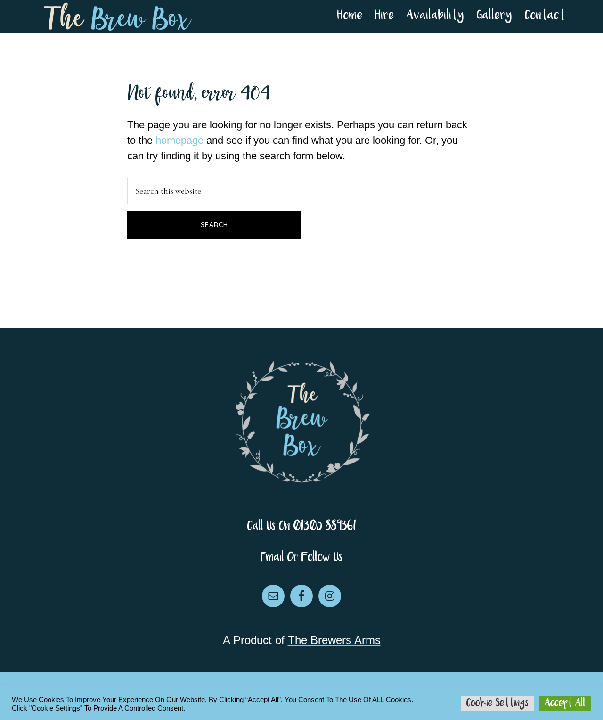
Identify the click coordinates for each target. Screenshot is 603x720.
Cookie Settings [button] (497, 703)
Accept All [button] (565, 703)
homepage (179, 140)
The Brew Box (118, 16)
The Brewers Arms (334, 640)
